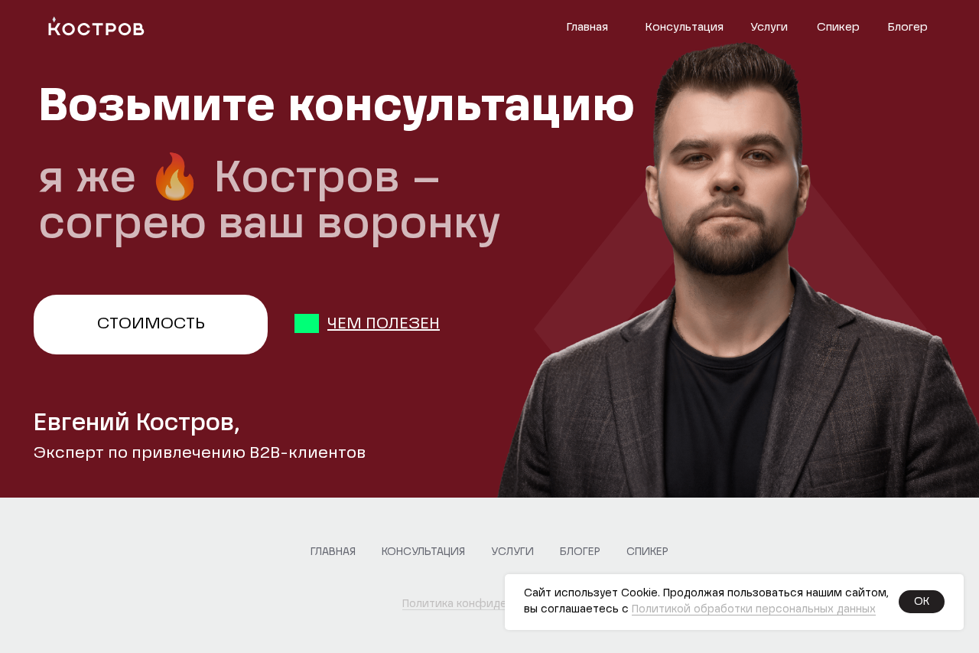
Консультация (684, 27)
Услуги (769, 27)
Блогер (907, 27)
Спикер (838, 27)
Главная (587, 27)
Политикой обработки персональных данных (754, 609)
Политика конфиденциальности (489, 604)
